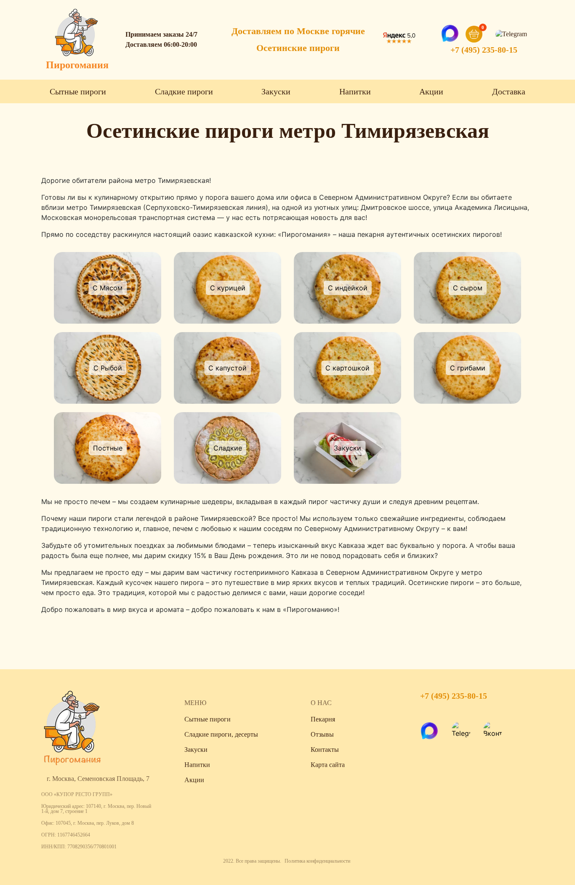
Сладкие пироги (184, 91)
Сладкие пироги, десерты (221, 734)
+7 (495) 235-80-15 (483, 49)
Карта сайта (328, 764)
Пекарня (323, 719)
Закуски (275, 91)
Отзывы (322, 734)
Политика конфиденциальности (317, 861)
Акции (431, 91)
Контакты (325, 749)
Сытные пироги (78, 91)
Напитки (355, 91)
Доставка (508, 91)
